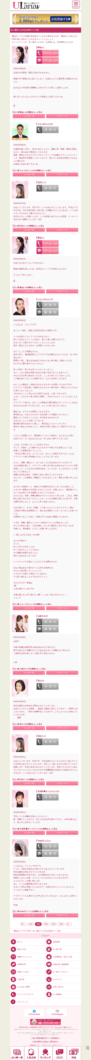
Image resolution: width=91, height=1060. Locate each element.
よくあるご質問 (23, 987)
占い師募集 (57, 994)
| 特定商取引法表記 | (40, 1042)
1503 (46, 924)
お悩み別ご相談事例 (61, 964)
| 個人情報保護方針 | (40, 1038)
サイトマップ (22, 1002)
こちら (58, 1027)
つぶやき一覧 (29, 116)
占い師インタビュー (61, 972)
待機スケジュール (24, 957)
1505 (61, 924)
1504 (53, 924)
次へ (68, 924)
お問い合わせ (58, 987)
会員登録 (56, 942)
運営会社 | (54, 1042)
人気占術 (20, 979)
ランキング (57, 979)
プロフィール (62, 116)
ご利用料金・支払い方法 (62, 957)
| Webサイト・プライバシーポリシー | (45, 1045)
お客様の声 (21, 964)
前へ (23, 924)
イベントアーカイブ (25, 994)
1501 (31, 924)
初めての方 (21, 949)
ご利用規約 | (54, 1038)
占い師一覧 (57, 949)
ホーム (20, 942)
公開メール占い (23, 972)
